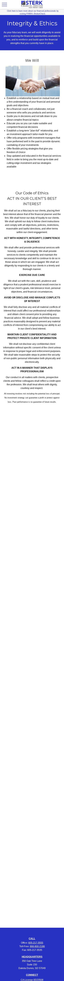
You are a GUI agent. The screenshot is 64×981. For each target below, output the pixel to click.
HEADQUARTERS (32, 956)
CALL (32, 938)
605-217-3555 (35, 943)
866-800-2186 (37, 946)
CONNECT (32, 975)
